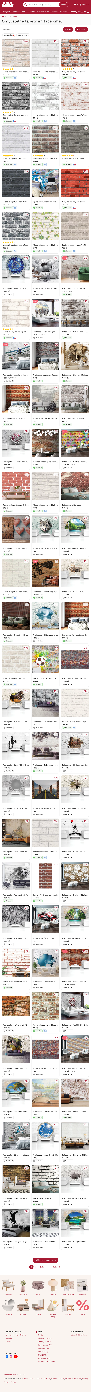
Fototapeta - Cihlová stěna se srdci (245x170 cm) (23, 548)
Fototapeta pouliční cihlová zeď (75, 288)
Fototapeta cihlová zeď (71, 505)
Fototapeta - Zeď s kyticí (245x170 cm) (49, 765)
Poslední (53, 1267)
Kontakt (9, 1338)
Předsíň (68, 1314)
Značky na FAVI (44, 1342)
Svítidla (31, 12)
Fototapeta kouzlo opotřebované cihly (48, 375)
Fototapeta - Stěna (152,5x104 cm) (47, 1068)
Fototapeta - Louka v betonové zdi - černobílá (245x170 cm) (58, 418)
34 (57, 128)
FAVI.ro (40, 1379)
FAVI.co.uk (76, 1379)
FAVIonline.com (10, 1375)
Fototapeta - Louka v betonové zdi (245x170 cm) (53, 1112)
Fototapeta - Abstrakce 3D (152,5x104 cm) (50, 288)
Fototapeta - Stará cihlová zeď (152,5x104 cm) (22, 1198)
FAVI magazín (43, 1348)
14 (27, 215)
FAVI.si (13, 1382)
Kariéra (8, 1342)
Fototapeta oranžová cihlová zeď (16, 418)
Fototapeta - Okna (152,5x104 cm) (47, 1242)
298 (26, 41)
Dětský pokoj (53, 1315)
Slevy (83, 1314)
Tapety (14, 16)
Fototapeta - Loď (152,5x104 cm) (75, 808)
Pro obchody (43, 1352)
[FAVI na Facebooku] (7, 1356)
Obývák (23, 1314)
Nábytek (6, 12)
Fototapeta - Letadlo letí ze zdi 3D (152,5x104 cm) (24, 375)
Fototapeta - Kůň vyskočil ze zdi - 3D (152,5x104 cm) (25, 722)
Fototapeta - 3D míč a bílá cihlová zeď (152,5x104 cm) (25, 462)
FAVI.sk (25, 1379)
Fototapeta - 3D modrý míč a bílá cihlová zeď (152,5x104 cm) (28, 1155)
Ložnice (38, 1314)
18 (57, 258)
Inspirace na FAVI (45, 1345)
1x (73, 155)
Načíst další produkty (44, 1260)
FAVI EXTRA (42, 1355)
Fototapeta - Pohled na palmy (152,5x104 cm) (21, 1112)
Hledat (63, 4)
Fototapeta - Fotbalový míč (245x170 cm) (20, 895)
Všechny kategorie (78, 12)
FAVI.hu (47, 1379)
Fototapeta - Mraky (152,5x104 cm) (47, 1155)
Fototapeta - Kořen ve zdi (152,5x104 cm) (20, 1025)
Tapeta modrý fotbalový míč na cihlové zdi (50, 202)
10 (27, 128)
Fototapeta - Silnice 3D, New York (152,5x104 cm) (53, 808)
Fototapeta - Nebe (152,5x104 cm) (17, 288)
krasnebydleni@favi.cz (17, 1335)
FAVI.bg (85, 1379)
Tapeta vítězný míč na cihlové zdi (46, 678)
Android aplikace (80, 1335)
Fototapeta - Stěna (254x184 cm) (76, 678)
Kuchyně (54, 12)
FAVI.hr (54, 1379)
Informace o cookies (46, 1362)
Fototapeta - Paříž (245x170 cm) (16, 852)
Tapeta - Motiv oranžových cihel (46, 895)
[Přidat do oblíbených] (86, 128)
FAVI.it (61, 1379)
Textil (24, 12)
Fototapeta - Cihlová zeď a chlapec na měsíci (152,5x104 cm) (58, 635)
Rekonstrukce (43, 12)
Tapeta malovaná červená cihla (15, 505)
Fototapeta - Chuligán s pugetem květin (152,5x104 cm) (26, 1242)
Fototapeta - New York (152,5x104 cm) (48, 332)
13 (27, 1124)
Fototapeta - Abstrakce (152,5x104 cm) (19, 938)
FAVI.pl (33, 1379)
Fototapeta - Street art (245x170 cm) (48, 592)
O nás (40, 1335)
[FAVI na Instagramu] (11, 1356)
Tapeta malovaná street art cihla (16, 982)
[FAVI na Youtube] (16, 1356)
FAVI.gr (7, 1382)
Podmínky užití (44, 1358)
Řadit (69, 29)
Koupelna (64, 12)
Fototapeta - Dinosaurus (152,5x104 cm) (19, 1068)
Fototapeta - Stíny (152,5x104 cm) (17, 765)
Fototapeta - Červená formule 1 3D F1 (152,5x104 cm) (55, 938)
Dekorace (16, 12)
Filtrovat (82, 29)
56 (86, 85)
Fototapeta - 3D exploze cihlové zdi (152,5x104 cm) (24, 808)
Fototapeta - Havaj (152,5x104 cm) (76, 1242)
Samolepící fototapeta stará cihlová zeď (49, 462)
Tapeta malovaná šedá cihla (44, 1198)
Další (42, 1267)
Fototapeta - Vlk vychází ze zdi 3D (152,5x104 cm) (53, 548)
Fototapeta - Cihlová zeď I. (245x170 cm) (19, 635)
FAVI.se (68, 1379)
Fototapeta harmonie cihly (73, 418)
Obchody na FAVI (45, 1338)
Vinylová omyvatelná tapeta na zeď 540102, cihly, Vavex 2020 (28, 332)
